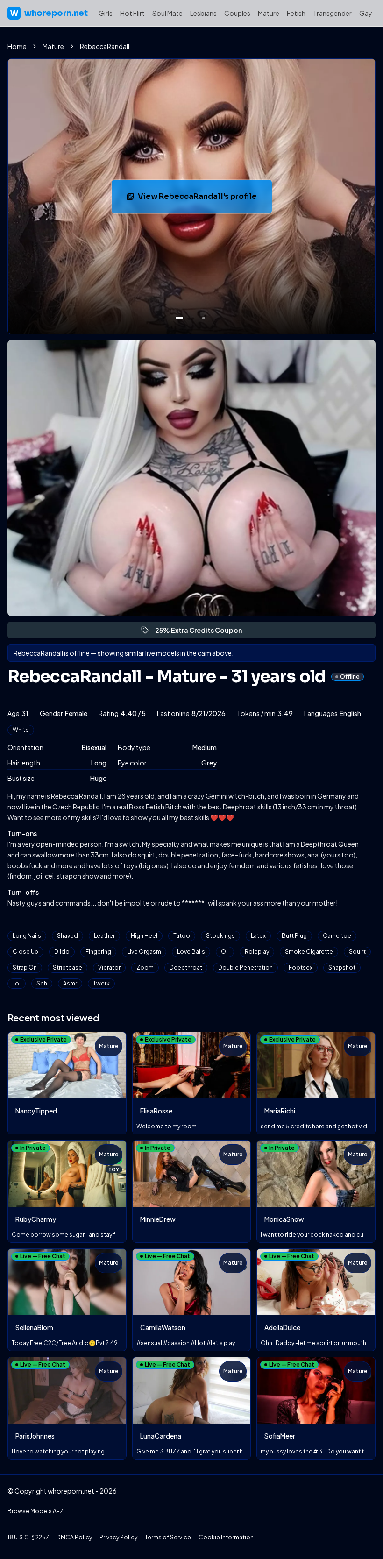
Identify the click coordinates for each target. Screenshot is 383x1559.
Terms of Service (168, 1537)
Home (17, 46)
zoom (145, 967)
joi (17, 983)
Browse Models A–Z (35, 1511)
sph (41, 983)
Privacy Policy (118, 1537)
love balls (191, 951)
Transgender (332, 13)
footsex (300, 967)
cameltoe (337, 935)
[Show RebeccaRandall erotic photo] (179, 318)
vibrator (109, 967)
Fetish (296, 13)
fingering (98, 951)
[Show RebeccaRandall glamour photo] (203, 318)
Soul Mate (167, 13)
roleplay (257, 951)
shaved (67, 935)
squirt (357, 951)
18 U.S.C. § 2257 (28, 1537)
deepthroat (186, 967)
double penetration (245, 967)
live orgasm (144, 951)
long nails (27, 935)
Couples (237, 13)
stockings (220, 935)
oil (225, 951)
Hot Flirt (132, 13)
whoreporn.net (48, 13)
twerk (101, 983)
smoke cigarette (309, 951)
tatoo (181, 935)
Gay (365, 13)
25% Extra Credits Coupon (202, 632)
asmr (70, 983)
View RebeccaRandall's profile (200, 199)
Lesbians (203, 13)
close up (25, 951)
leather (104, 935)
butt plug (294, 935)
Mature (268, 13)
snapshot (341, 967)
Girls (106, 13)
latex (258, 935)
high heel (144, 935)
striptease (67, 967)
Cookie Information (226, 1537)
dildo (62, 951)
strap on (25, 967)
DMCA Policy (74, 1537)
